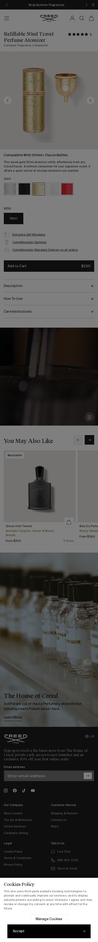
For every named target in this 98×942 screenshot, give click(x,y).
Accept (18, 931)
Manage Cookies (49, 919)
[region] (49, 910)
